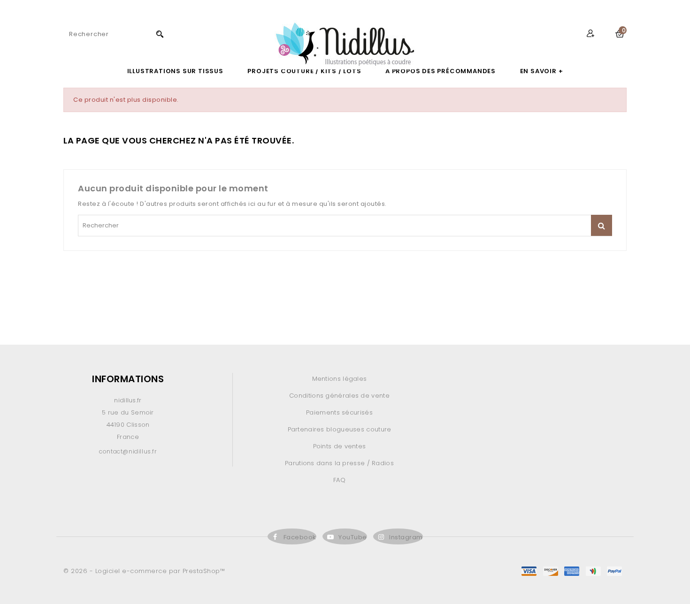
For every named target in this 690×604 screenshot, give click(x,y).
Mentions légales (339, 378)
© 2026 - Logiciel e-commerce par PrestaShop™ (144, 570)
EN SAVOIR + (541, 71)
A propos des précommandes (440, 71)
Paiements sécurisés (339, 412)
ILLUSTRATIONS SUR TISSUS (175, 71)
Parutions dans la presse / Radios (339, 463)
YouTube (352, 537)
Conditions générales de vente (339, 395)
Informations (128, 378)
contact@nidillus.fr (127, 451)
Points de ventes (339, 446)
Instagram (406, 537)
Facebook (300, 537)
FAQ (339, 480)
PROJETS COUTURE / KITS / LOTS (304, 71)
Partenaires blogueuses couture (339, 429)
